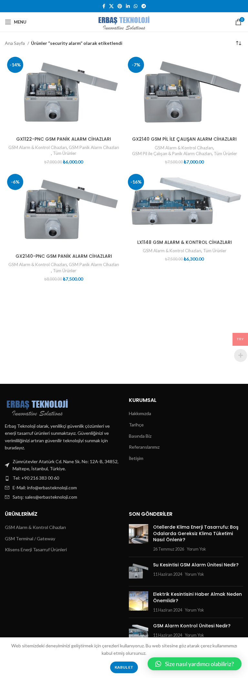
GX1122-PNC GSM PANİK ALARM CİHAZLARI (63, 139)
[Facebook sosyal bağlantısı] (103, 6)
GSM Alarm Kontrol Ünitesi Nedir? (192, 626)
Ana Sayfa (15, 43)
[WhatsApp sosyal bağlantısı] (136, 6)
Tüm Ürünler (64, 153)
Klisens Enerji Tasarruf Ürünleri (36, 549)
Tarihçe (136, 424)
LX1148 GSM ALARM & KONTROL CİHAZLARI (184, 242)
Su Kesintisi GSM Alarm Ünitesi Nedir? (196, 565)
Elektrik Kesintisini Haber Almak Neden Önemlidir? (197, 597)
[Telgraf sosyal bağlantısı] (144, 6)
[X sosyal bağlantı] (111, 6)
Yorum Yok (196, 549)
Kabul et (124, 667)
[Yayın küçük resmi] (138, 538)
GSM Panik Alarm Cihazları (94, 147)
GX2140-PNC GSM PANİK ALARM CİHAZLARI (64, 256)
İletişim (136, 458)
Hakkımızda (140, 413)
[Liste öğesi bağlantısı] (62, 478)
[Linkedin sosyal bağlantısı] (128, 6)
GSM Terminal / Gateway (30, 538)
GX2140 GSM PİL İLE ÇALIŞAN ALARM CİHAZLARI (184, 139)
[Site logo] (124, 21)
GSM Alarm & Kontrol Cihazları (37, 147)
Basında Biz (140, 436)
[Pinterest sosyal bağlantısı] (120, 6)
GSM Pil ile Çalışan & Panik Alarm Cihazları (172, 153)
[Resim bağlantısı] (37, 406)
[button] (195, 663)
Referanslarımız (144, 447)
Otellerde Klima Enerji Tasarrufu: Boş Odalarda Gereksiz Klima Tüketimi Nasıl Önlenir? (195, 533)
